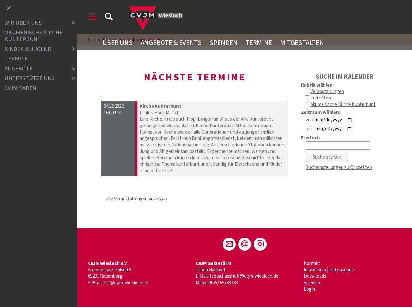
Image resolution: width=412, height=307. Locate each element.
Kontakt (312, 263)
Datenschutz (342, 269)
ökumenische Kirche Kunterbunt (343, 104)
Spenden (224, 43)
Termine (259, 43)
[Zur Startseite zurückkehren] (155, 8)
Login (309, 289)
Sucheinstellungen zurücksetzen (339, 167)
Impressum (315, 269)
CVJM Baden (20, 88)
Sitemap (312, 282)
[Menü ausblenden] (9, 9)
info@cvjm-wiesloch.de (125, 282)
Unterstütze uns (29, 78)
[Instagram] (260, 244)
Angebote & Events (171, 43)
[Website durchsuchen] (109, 17)
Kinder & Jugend (28, 49)
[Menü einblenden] (93, 17)
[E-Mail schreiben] (229, 244)
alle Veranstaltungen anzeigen (136, 199)
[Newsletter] (244, 244)
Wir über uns (23, 23)
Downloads (315, 276)
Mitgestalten (302, 43)
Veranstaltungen (327, 91)
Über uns (117, 43)
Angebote (19, 68)
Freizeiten (320, 98)
